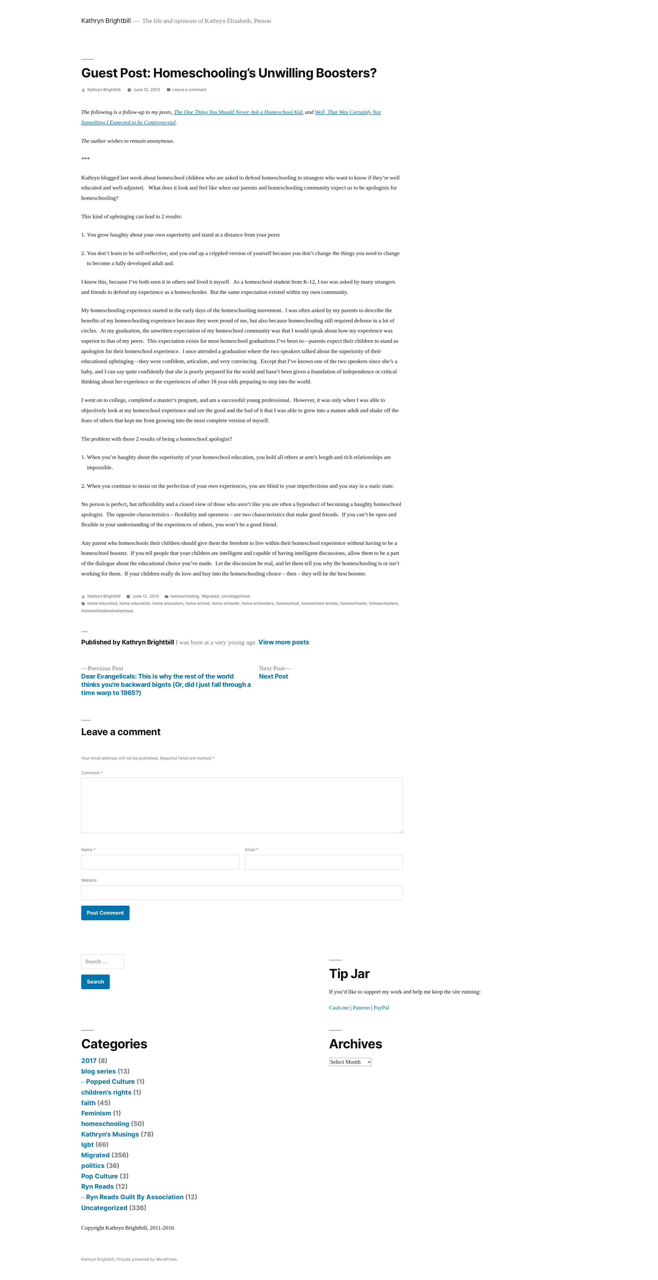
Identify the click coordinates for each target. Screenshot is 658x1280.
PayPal (381, 1007)
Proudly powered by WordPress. (147, 1259)
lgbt (87, 1144)
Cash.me (339, 1007)
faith (88, 1103)
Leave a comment (189, 89)
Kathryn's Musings (110, 1134)
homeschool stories (319, 603)
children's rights (106, 1092)
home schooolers (258, 603)
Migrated (210, 596)
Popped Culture (110, 1081)
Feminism (96, 1113)
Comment (92, 772)
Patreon (361, 1007)
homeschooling (184, 596)
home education (135, 603)
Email (251, 849)
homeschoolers (383, 603)
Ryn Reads (97, 1186)
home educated (102, 603)
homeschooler (353, 603)
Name (88, 849)
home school (197, 603)
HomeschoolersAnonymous (107, 610)
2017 (89, 1061)
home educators (167, 603)
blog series (98, 1071)
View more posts (283, 642)
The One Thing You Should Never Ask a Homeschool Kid (238, 112)
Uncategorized (235, 596)
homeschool (287, 603)
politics (93, 1165)
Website (89, 880)
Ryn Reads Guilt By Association (135, 1197)
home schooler (225, 603)
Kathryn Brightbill (106, 20)
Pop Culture (99, 1176)
